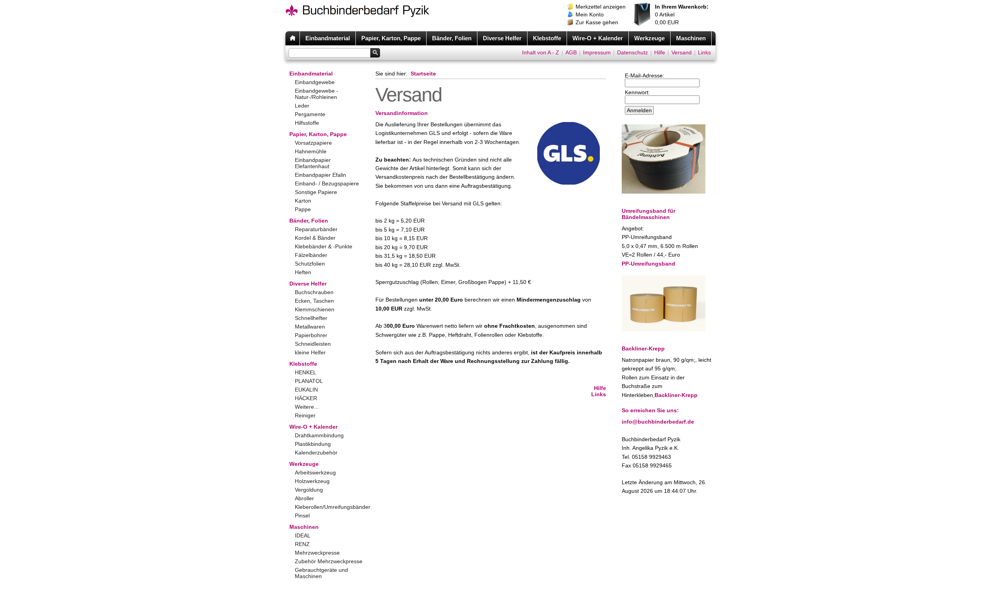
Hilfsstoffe (307, 123)
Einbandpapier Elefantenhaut (313, 163)
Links (704, 52)
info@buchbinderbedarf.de (658, 422)
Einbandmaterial (327, 38)
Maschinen (691, 38)
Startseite (423, 73)
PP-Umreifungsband (648, 263)
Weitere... (307, 407)
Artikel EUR (682, 14)
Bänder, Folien (452, 38)
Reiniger (305, 415)
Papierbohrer (311, 335)
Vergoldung (309, 490)
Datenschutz (632, 52)
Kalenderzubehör (316, 452)
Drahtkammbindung (319, 435)
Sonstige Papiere (316, 192)
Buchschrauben (314, 292)
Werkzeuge (649, 38)
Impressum (597, 52)
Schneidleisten (313, 344)
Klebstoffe (547, 38)
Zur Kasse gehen (597, 22)
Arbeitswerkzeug (315, 472)
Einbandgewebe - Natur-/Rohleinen (316, 94)
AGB (571, 52)
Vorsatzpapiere (313, 143)
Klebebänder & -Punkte (323, 246)
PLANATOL (309, 381)
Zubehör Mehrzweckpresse (328, 561)
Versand (681, 52)
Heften (303, 272)
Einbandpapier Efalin (320, 175)
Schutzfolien (310, 263)
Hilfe (659, 52)
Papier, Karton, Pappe (391, 38)
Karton (303, 201)
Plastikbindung (313, 444)
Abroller (304, 498)
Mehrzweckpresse (317, 553)
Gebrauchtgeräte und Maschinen (321, 573)
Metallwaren (310, 326)
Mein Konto (590, 14)
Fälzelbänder (311, 255)
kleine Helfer (310, 352)
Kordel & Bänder (315, 238)
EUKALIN (306, 389)
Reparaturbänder (316, 229)
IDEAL (302, 535)
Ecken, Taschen (314, 301)
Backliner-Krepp (676, 395)
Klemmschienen (314, 309)
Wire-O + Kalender (597, 38)
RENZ (302, 544)
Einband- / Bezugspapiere (327, 183)
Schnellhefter (311, 318)
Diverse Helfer (502, 38)
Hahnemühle (310, 151)
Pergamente (310, 114)
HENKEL (305, 372)
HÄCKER (306, 398)
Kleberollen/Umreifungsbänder (329, 507)
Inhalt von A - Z (540, 52)
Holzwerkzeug (312, 481)
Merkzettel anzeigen (601, 7)
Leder (302, 105)
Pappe (303, 209)
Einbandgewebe (315, 82)
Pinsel (302, 515)
